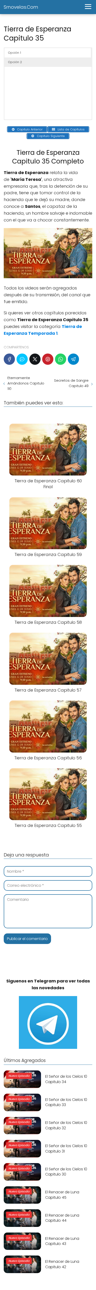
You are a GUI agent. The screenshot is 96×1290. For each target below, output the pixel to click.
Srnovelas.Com (21, 7)
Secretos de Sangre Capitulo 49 (71, 383)
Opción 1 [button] (14, 52)
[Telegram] (73, 359)
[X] (35, 359)
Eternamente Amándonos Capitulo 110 (25, 383)
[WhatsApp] (60, 359)
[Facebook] (9, 359)
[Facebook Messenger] (22, 359)
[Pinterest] (47, 359)
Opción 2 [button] (15, 62)
